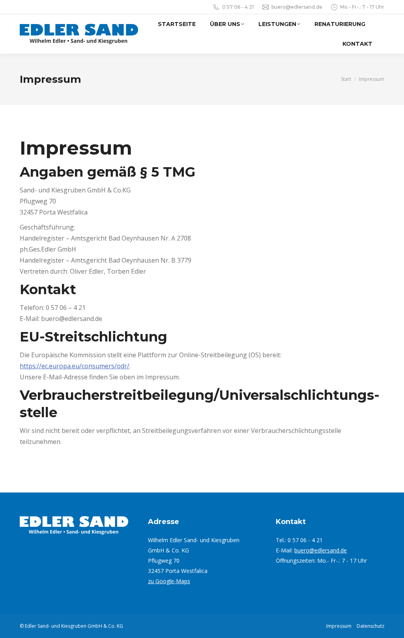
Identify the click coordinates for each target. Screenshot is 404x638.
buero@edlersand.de (320, 550)
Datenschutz (370, 626)
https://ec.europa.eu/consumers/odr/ (74, 366)
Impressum (339, 626)
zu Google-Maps (169, 581)
